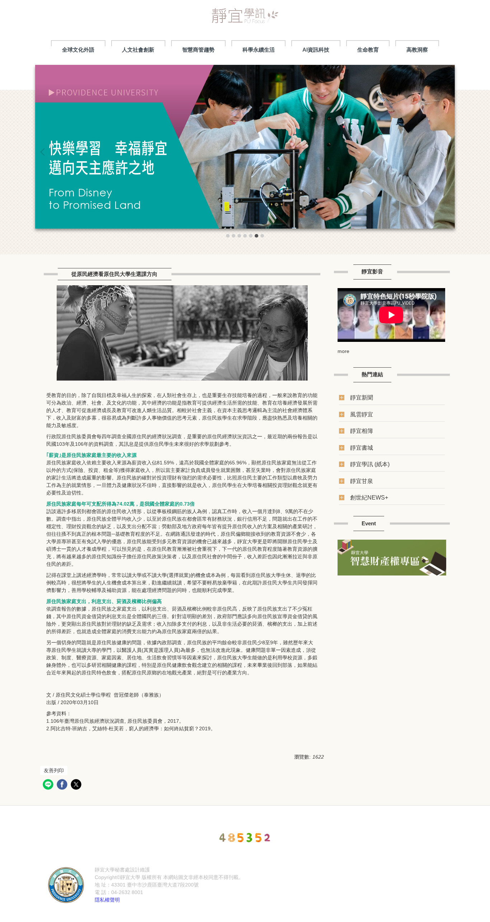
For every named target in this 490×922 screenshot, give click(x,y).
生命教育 (368, 50)
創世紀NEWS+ (369, 497)
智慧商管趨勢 (198, 50)
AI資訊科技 (315, 50)
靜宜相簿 (361, 430)
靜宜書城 (361, 447)
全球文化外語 (78, 50)
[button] (44, 152)
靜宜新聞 (361, 397)
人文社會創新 (138, 50)
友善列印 (54, 770)
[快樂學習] (245, 147)
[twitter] (77, 785)
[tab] (228, 235)
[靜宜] (66, 884)
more (343, 351)
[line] (49, 785)
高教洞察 (417, 50)
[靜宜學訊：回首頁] (245, 18)
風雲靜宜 (361, 414)
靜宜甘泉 (361, 481)
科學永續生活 (258, 50)
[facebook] (63, 785)
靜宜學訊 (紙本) (370, 464)
